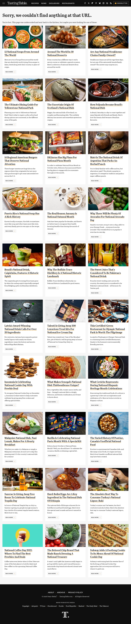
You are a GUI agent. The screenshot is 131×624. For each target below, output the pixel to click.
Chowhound (52, 606)
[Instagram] (103, 3)
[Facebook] (85, 3)
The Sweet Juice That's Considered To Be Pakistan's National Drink (105, 273)
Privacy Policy (75, 592)
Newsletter (122, 3)
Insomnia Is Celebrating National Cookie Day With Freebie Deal (19, 385)
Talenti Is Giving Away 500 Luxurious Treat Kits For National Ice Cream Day (61, 329)
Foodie (61, 606)
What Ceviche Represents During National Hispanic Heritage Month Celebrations (106, 385)
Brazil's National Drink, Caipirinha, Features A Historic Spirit (22, 273)
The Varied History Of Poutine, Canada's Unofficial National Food (107, 441)
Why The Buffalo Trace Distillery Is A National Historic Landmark (64, 273)
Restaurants (68, 3)
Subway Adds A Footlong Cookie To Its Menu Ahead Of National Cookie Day (107, 553)
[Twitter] (89, 3)
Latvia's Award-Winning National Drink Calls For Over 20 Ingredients (21, 329)
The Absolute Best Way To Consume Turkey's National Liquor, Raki (105, 497)
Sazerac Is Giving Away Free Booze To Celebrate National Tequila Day (20, 497)
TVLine (42, 606)
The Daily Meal (91, 606)
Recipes (35, 3)
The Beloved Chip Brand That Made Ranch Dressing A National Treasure (63, 553)
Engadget (25, 606)
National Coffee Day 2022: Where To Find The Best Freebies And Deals (18, 553)
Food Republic (71, 606)
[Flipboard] (92, 3)
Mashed (81, 606)
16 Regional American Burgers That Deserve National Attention (21, 161)
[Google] (107, 3)
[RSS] (111, 3)
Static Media (51, 596)
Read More (9, 72)
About (51, 592)
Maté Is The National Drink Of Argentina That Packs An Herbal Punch (106, 161)
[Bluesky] (100, 3)
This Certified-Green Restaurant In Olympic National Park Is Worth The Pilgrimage (107, 329)
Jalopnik (34, 606)
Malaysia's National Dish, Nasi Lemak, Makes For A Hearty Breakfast (21, 441)
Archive (61, 592)
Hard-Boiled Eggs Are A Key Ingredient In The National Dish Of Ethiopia (64, 497)
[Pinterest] (96, 3)
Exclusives (54, 3)
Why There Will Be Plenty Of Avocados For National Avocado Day (107, 217)
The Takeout (104, 606)
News (43, 3)
